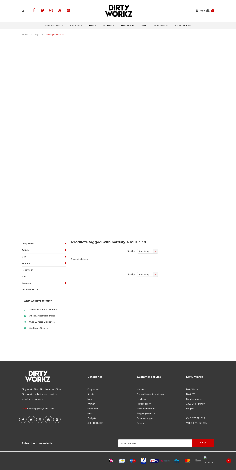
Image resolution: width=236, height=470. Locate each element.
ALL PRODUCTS (182, 25)
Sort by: (131, 251)
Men (91, 25)
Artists (75, 25)
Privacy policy (144, 403)
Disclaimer (142, 399)
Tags (36, 34)
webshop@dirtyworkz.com (40, 408)
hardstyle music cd (55, 34)
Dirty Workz (52, 25)
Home (25, 34)
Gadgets (159, 25)
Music (144, 25)
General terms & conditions (150, 394)
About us (141, 389)
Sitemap (141, 423)
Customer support (146, 418)
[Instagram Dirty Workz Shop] (51, 10)
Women (107, 25)
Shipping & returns (146, 413)
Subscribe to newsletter (38, 443)
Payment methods (146, 408)
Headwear (127, 25)
